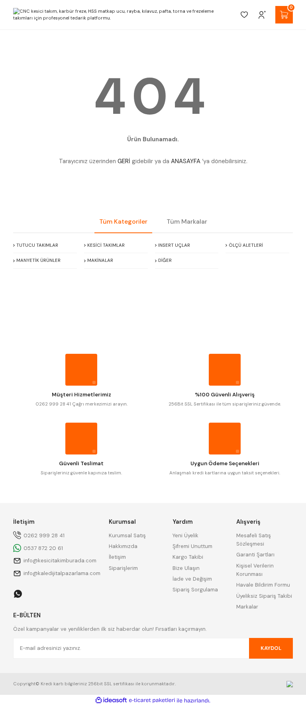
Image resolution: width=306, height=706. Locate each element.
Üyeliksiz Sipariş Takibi (264, 596)
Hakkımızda (123, 546)
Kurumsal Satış (127, 535)
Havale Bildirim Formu (263, 584)
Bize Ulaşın (186, 568)
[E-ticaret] (152, 700)
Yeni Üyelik (185, 535)
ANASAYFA (185, 161)
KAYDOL (271, 648)
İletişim (117, 557)
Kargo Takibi (188, 557)
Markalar (247, 606)
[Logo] (122, 14)
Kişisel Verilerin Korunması (255, 569)
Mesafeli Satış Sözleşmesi (253, 539)
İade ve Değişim (192, 578)
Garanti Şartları (255, 554)
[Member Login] (262, 15)
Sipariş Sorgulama (195, 589)
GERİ (124, 161)
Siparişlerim (123, 568)
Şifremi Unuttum (192, 546)
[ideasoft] (111, 700)
